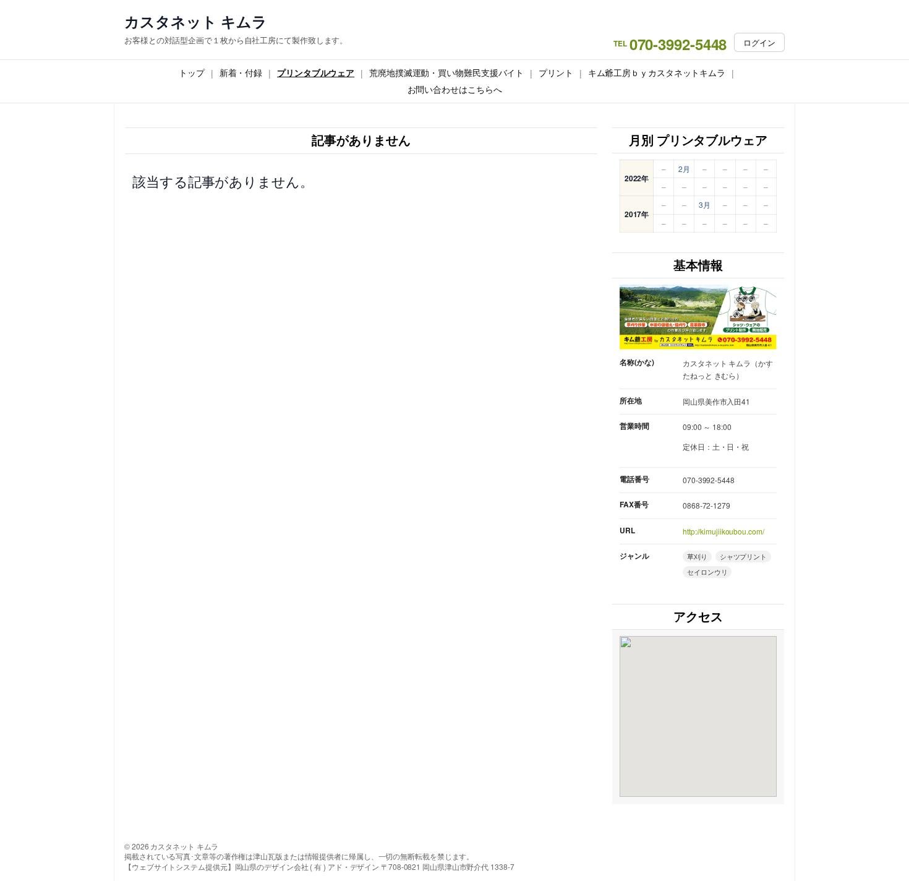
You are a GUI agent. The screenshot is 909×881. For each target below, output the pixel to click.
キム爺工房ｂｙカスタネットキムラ (656, 72)
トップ (192, 72)
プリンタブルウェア (315, 72)
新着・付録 (241, 72)
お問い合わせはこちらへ (455, 89)
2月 (684, 168)
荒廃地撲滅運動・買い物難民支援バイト (446, 72)
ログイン (759, 42)
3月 (705, 204)
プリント (556, 72)
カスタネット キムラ (195, 21)
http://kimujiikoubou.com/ (723, 531)
